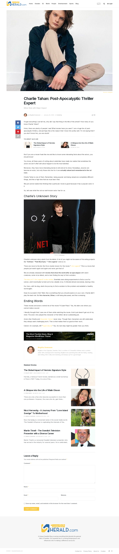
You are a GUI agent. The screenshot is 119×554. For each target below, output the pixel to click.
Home (31, 3)
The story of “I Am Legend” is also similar (38, 279)
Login (110, 3)
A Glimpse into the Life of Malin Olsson (42, 390)
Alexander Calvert (46, 319)
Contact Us (78, 551)
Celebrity (59, 115)
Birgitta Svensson (35, 115)
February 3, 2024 (42, 436)
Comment (27, 463)
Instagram (110, 92)
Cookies (103, 551)
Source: (105, 92)
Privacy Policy (87, 551)
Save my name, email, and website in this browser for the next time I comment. (51, 503)
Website (63, 495)
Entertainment (62, 3)
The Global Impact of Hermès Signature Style (45, 370)
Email (26, 495)
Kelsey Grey (29, 373)
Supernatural (47, 326)
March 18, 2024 (41, 416)
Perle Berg (28, 393)
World (48, 3)
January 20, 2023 (49, 115)
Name (26, 487)
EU (43, 3)
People (54, 3)
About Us (96, 551)
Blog (77, 3)
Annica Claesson (30, 416)
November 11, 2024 (39, 147)
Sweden (37, 3)
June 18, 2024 (75, 147)
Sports (71, 3)
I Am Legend (75, 266)
